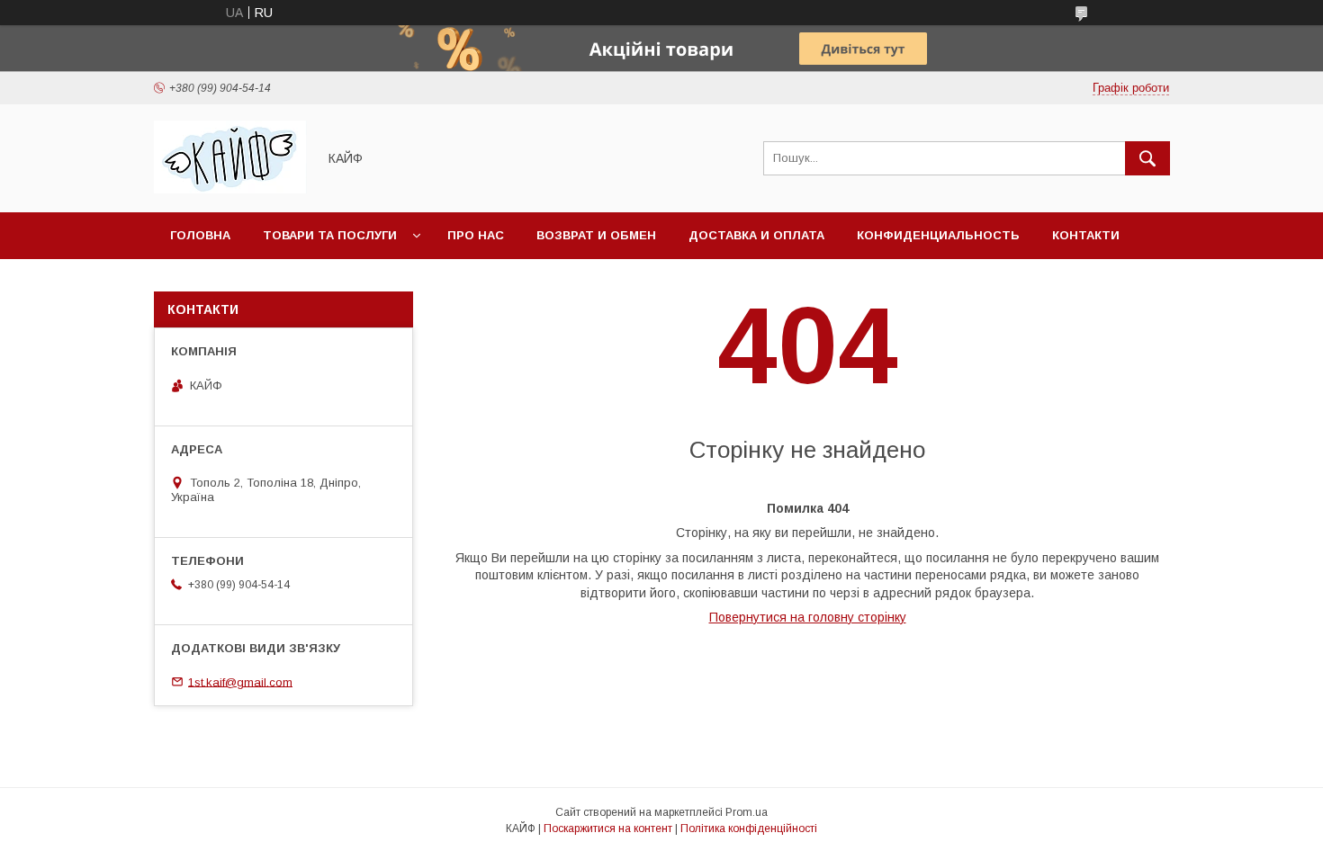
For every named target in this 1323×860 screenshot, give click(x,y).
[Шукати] (1147, 158)
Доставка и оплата (756, 235)
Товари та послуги (330, 235)
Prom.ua (746, 812)
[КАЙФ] (230, 189)
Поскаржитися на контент (608, 828)
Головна (200, 235)
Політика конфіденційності (748, 828)
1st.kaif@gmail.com (240, 681)
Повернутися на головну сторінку (807, 617)
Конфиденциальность (938, 235)
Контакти (1086, 235)
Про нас (475, 235)
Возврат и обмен (596, 235)
